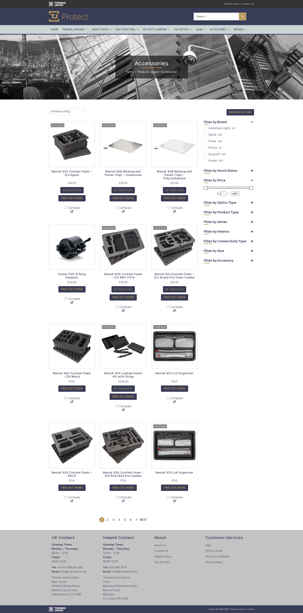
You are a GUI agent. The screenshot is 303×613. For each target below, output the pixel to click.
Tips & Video (162, 562)
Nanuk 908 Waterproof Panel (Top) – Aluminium (123, 173)
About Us (160, 545)
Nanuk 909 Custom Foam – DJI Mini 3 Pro (123, 275)
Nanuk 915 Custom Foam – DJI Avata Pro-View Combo (174, 275)
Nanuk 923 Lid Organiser (175, 373)
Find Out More (72, 198)
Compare (73, 207)
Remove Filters (240, 112)
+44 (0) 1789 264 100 (70, 567)
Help (208, 545)
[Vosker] (205, 160)
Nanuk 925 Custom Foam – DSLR (72, 474)
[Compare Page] (72, 212)
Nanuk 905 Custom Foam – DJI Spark (72, 173)
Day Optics (181, 29)
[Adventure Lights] (205, 127)
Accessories (218, 29)
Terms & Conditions (217, 556)
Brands (239, 29)
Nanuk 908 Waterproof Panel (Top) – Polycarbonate (174, 175)
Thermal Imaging (73, 29)
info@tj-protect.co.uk (73, 571)
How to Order (214, 550)
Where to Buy (232, 4)
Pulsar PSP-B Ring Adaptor (72, 275)
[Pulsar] (205, 140)
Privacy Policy (214, 562)
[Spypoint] (205, 153)
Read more (74, 190)
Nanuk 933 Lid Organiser (174, 472)
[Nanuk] (205, 134)
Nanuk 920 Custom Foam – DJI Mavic (72, 375)
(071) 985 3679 (118, 567)
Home (54, 29)
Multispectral (126, 29)
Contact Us (248, 4)
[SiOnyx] (205, 147)
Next (143, 519)
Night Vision (100, 29)
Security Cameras (155, 29)
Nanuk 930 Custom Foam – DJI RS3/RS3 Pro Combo (123, 474)
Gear (199, 29)
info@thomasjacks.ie (124, 571)
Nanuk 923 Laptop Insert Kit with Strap (123, 375)
